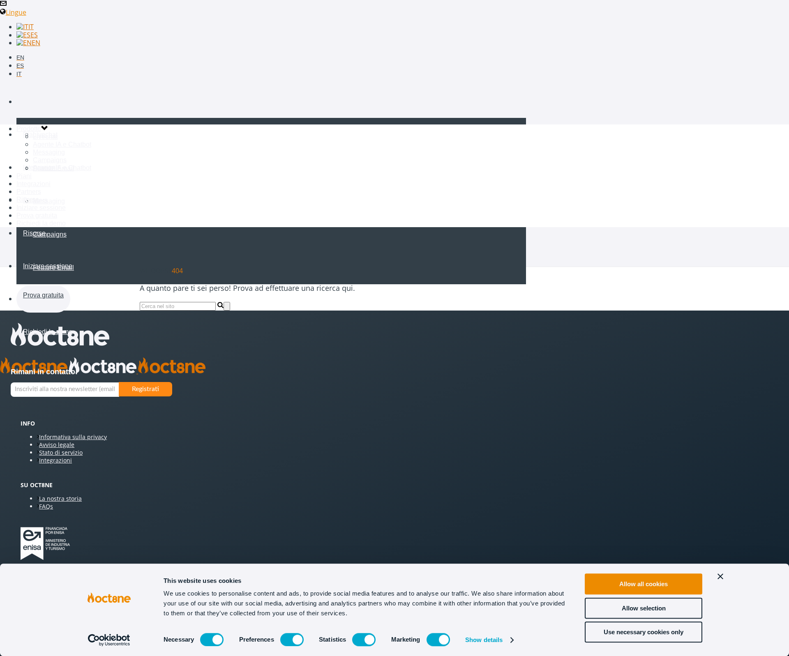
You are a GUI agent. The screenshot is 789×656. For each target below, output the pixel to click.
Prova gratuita (43, 295)
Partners (28, 191)
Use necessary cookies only (643, 631)
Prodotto (35, 101)
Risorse (34, 233)
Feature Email (53, 168)
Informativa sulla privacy (73, 437)
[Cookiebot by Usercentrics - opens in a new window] (109, 640)
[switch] (292, 639)
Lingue (16, 12)
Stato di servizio (61, 452)
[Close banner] (720, 576)
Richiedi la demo (41, 223)
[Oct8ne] (102, 370)
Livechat (45, 134)
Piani (30, 134)
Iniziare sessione (47, 265)
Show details (484, 639)
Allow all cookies (643, 583)
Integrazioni (33, 183)
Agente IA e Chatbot (62, 167)
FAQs (46, 506)
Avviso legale (56, 445)
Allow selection (644, 608)
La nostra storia (60, 498)
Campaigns (50, 234)
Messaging (49, 201)
